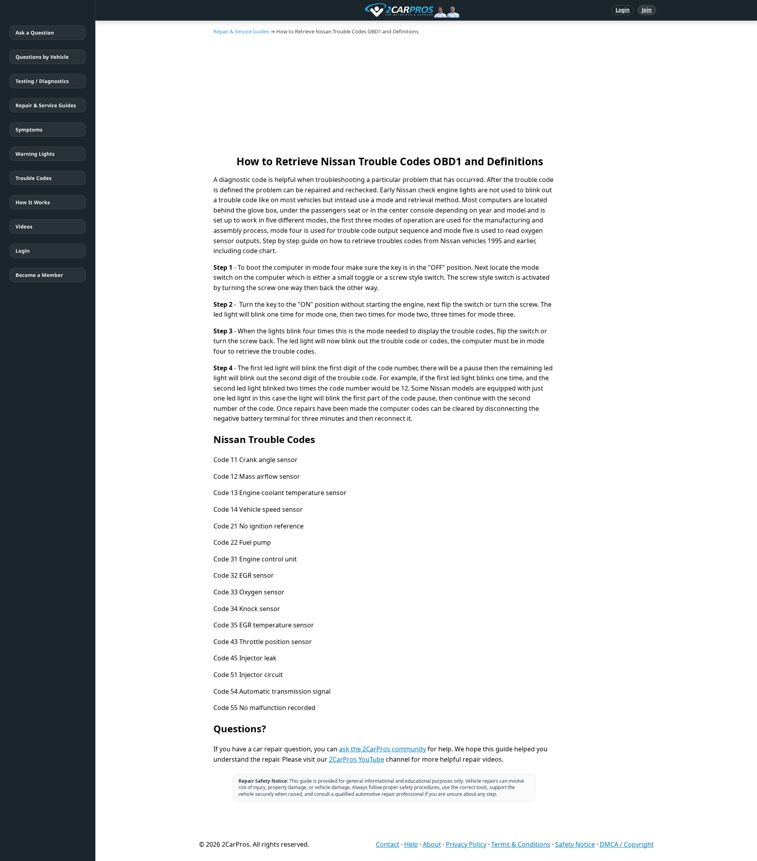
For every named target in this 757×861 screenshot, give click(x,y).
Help (411, 844)
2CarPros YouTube (356, 759)
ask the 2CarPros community (382, 749)
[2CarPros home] (371, 10)
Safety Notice (575, 844)
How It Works (32, 202)
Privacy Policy (466, 844)
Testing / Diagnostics (42, 81)
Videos (24, 226)
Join (647, 10)
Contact (387, 844)
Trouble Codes (33, 178)
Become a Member (39, 275)
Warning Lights (34, 153)
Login (623, 10)
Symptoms (29, 129)
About (432, 844)
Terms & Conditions (520, 844)
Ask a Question (34, 32)
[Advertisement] (426, 94)
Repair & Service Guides (45, 105)
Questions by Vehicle (42, 56)
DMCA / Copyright (627, 844)
